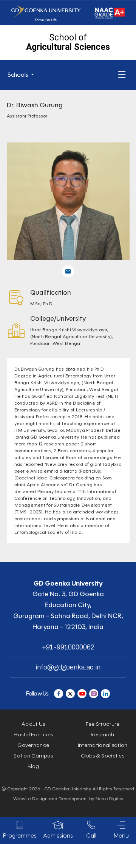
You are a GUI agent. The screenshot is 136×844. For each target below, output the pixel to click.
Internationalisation (103, 745)
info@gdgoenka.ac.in (68, 667)
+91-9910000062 (68, 647)
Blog (33, 766)
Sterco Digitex (109, 798)
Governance (33, 745)
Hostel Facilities (33, 734)
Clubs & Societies (102, 756)
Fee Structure (103, 724)
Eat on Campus (33, 756)
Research (102, 734)
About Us (33, 724)
